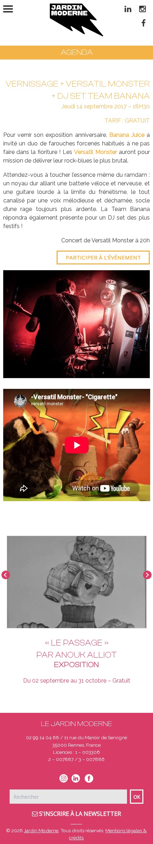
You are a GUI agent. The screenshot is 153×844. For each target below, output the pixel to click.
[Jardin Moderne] (76, 20)
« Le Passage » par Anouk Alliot (76, 649)
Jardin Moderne (41, 830)
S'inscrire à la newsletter (79, 814)
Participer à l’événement (103, 257)
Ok (136, 796)
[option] (76, 324)
